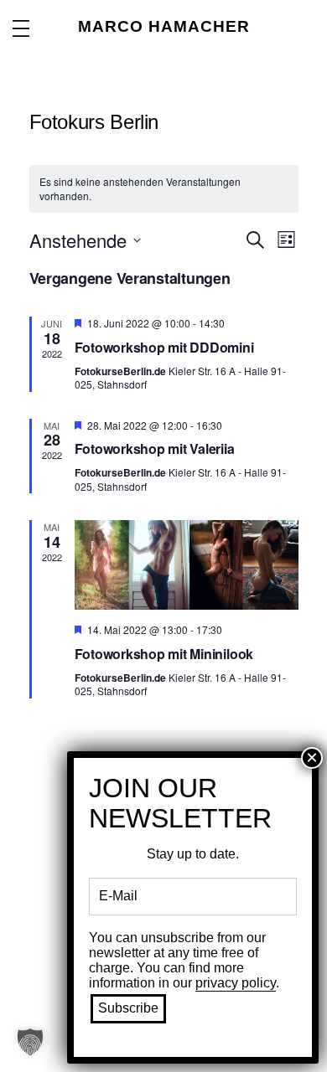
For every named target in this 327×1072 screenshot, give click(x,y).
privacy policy (235, 983)
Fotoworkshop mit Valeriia (155, 448)
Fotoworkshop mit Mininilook (164, 653)
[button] (30, 1042)
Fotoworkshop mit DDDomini (164, 347)
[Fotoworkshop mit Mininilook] (186, 565)
